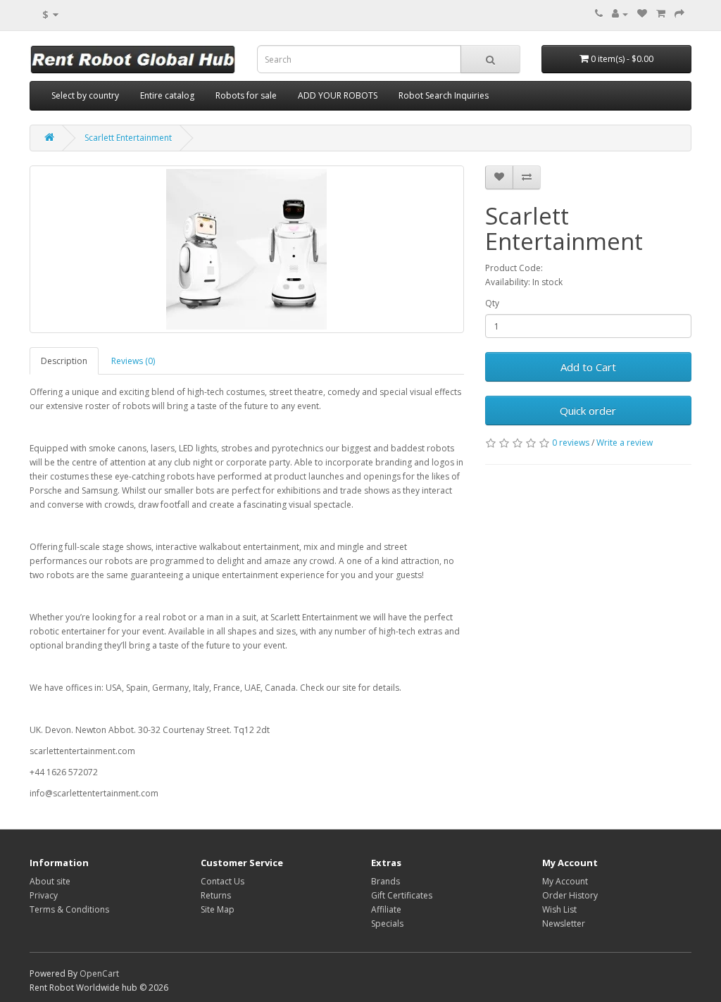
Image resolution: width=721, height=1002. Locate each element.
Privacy (44, 895)
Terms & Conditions (69, 909)
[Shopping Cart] (660, 14)
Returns (216, 895)
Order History (570, 895)
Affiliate (386, 909)
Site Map (217, 909)
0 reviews (570, 443)
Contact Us (222, 881)
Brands (385, 881)
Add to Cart (588, 367)
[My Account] (620, 14)
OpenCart (99, 973)
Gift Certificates (401, 895)
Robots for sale (246, 95)
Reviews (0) (133, 361)
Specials (387, 923)
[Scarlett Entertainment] (247, 249)
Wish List (559, 909)
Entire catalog (167, 95)
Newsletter (563, 923)
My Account (565, 881)
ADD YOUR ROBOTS (337, 95)
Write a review (624, 443)
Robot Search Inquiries (444, 95)
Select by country (85, 95)
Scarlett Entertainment (128, 138)
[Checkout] (679, 14)
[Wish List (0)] (642, 14)
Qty (492, 303)
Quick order (588, 410)
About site (50, 881)
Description (64, 361)
